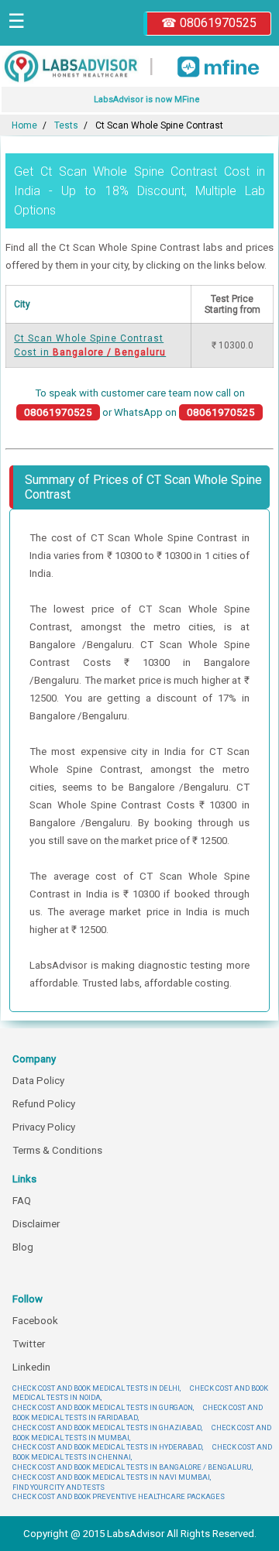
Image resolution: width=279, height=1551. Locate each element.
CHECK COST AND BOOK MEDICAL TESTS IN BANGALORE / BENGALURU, (132, 1467)
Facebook (35, 1320)
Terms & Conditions (57, 1150)
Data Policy (38, 1080)
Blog (22, 1247)
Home (24, 125)
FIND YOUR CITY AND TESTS (58, 1487)
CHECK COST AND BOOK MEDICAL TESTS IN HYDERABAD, (107, 1447)
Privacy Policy (43, 1127)
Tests (66, 125)
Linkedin (31, 1367)
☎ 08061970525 (209, 22)
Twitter (28, 1344)
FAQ (21, 1200)
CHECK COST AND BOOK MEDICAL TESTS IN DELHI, (96, 1388)
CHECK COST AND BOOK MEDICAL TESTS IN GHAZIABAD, (107, 1427)
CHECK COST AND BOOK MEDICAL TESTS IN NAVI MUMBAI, (111, 1477)
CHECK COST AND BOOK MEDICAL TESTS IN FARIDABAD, (137, 1412)
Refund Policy (43, 1104)
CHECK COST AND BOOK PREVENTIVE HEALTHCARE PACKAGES (118, 1496)
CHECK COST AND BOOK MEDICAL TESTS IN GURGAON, (103, 1407)
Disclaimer (36, 1224)
